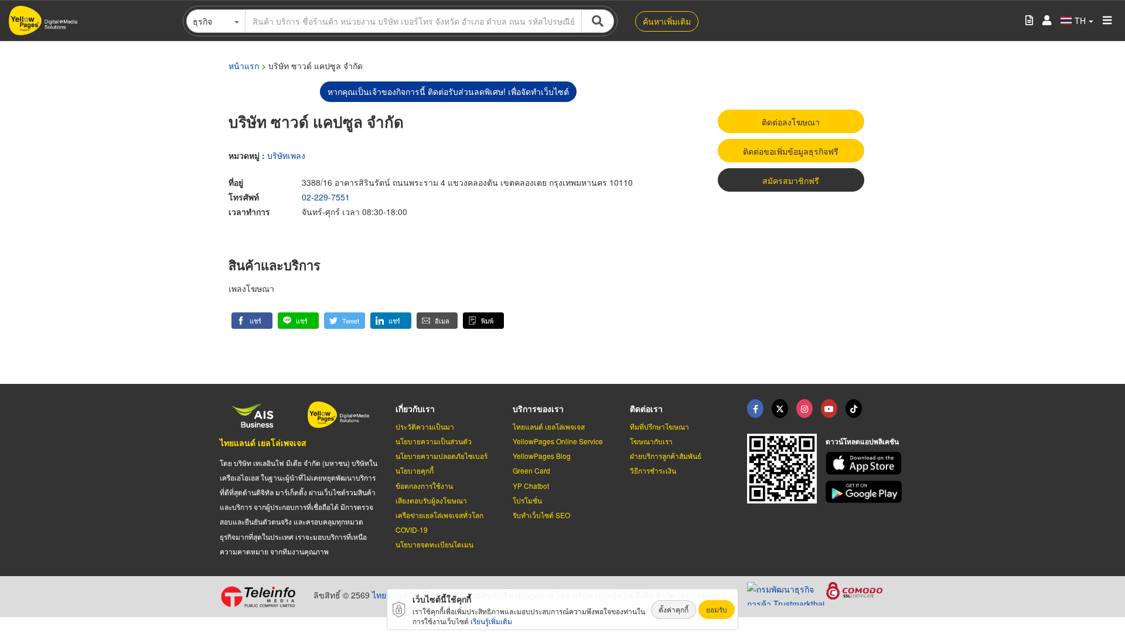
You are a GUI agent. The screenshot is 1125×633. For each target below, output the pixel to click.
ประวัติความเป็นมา (425, 426)
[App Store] (865, 463)
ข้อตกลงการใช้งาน (424, 486)
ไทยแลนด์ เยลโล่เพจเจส (263, 442)
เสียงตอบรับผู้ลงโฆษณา (431, 500)
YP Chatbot (531, 486)
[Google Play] (865, 492)
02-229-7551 (326, 197)
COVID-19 (412, 530)
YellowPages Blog (542, 456)
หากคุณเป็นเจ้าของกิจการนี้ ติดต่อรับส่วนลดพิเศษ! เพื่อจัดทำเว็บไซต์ (448, 91)
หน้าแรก (244, 66)
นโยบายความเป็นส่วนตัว (434, 441)
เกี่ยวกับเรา (415, 408)
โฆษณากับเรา (651, 441)
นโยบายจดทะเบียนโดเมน (434, 544)
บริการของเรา (538, 408)
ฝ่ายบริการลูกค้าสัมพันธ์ (665, 456)
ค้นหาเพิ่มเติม (667, 21)
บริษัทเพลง (286, 155)
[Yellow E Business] (755, 408)
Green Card (531, 470)
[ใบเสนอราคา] (1029, 20)
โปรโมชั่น (527, 500)
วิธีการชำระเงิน (653, 470)
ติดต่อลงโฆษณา (791, 122)
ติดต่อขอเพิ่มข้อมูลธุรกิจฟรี (790, 151)
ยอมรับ (716, 609)
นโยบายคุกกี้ (415, 470)
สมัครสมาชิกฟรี (790, 180)
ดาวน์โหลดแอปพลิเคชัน (862, 441)
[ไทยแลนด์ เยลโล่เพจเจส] (780, 408)
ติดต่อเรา (646, 408)
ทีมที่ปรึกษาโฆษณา (659, 426)
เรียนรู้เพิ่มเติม (491, 621)
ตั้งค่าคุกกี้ (673, 609)
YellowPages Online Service (558, 441)
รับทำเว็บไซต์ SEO (541, 515)
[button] (251, 320)
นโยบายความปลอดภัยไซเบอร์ (442, 456)
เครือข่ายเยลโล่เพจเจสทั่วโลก (439, 515)
